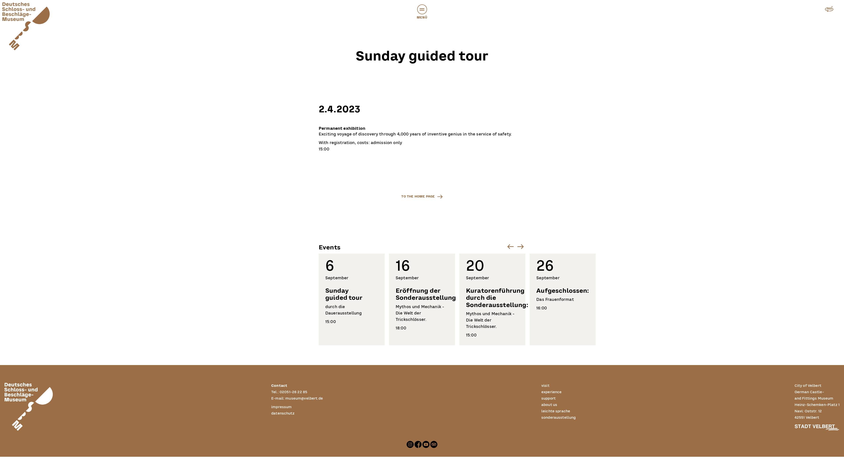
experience (551, 392)
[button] (422, 9)
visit (545, 385)
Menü (422, 17)
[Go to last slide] (510, 247)
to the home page (418, 196)
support (548, 398)
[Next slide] (520, 247)
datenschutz (283, 413)
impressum (281, 407)
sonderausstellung (558, 417)
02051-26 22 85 (293, 392)
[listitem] (352, 299)
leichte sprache (555, 411)
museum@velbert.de (304, 398)
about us (549, 405)
